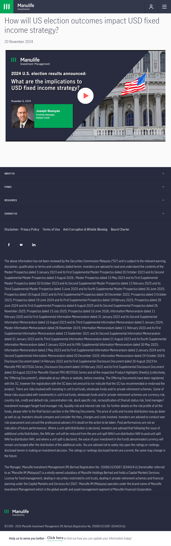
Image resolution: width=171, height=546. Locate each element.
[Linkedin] (35, 247)
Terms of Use (51, 229)
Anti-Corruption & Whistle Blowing (85, 229)
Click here (55, 537)
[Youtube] (22, 247)
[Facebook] (10, 247)
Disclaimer (11, 229)
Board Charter (120, 229)
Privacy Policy (30, 229)
